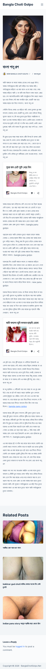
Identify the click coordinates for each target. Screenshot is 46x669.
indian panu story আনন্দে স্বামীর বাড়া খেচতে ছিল (21, 623)
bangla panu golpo (18, 406)
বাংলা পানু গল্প (37, 74)
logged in (20, 646)
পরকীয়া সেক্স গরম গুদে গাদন (12, 547)
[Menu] (42, 4)
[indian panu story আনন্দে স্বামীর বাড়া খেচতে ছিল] (23, 607)
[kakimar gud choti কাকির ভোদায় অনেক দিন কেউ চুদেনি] (23, 568)
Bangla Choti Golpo (18, 4)
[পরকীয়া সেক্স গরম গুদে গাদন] (23, 532)
